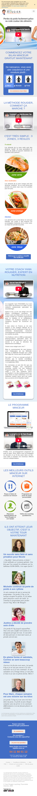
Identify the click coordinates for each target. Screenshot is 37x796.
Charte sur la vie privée (15, 764)
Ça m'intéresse (18, 394)
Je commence (18, 731)
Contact (8, 762)
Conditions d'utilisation (19, 762)
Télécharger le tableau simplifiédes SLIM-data (18, 256)
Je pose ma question (18, 742)
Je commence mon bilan (18, 91)
